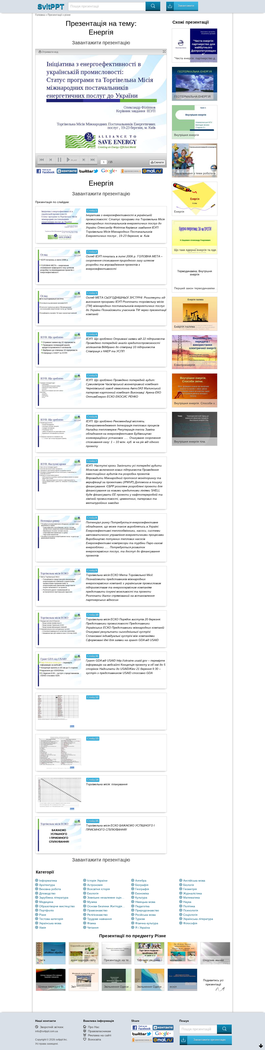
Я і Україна (142, 927)
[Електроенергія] (194, 351)
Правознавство (97, 910)
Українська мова (50, 923)
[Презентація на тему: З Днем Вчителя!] (116, 953)
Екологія (93, 893)
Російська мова (145, 914)
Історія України (97, 880)
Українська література (198, 919)
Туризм (140, 919)
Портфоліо (46, 910)
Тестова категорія (51, 919)
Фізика (91, 923)
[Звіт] (83, 979)
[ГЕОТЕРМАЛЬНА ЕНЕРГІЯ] (194, 83)
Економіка (142, 893)
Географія (142, 889)
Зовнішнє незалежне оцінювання (106, 897)
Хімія (42, 927)
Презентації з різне (59, 14)
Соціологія (190, 914)
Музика (92, 902)
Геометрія (190, 889)
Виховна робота (50, 889)
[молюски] (182, 953)
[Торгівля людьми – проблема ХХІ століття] (149, 953)
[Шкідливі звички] (215, 953)
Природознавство (147, 910)
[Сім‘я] (50, 953)
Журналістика (192, 893)
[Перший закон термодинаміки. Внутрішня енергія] (194, 275)
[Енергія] (194, 198)
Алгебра (140, 880)
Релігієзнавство (97, 914)
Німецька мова (145, 902)
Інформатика (48, 880)
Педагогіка (142, 906)
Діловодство (47, 893)
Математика (191, 897)
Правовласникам (99, 1031)
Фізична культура (146, 923)
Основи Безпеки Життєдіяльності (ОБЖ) (106, 906)
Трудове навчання (99, 919)
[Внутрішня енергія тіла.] (194, 428)
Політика (189, 906)
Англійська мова (194, 880)
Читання (93, 927)
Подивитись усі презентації (213, 982)
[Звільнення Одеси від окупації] (116, 979)
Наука (187, 902)
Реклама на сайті (99, 1035)
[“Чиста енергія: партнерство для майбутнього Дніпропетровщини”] (194, 45)
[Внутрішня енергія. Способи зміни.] (194, 390)
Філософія (190, 923)
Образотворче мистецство (57, 906)
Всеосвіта (94, 1039)
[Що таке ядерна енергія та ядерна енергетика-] (194, 236)
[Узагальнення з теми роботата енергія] (194, 160)
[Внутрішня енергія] (194, 121)
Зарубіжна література (53, 897)
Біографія (141, 885)
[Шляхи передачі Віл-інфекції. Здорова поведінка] (50, 979)
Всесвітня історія (98, 889)
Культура (141, 897)
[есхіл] (182, 979)
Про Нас (93, 1027)
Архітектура (47, 885)
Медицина (46, 902)
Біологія (188, 885)
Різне (42, 914)
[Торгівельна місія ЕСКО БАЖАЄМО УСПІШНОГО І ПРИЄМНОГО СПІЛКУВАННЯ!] (59, 835)
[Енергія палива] (194, 313)
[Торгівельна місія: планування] (59, 793)
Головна (40, 14)
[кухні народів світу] (83, 953)
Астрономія (95, 885)
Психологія (190, 910)
